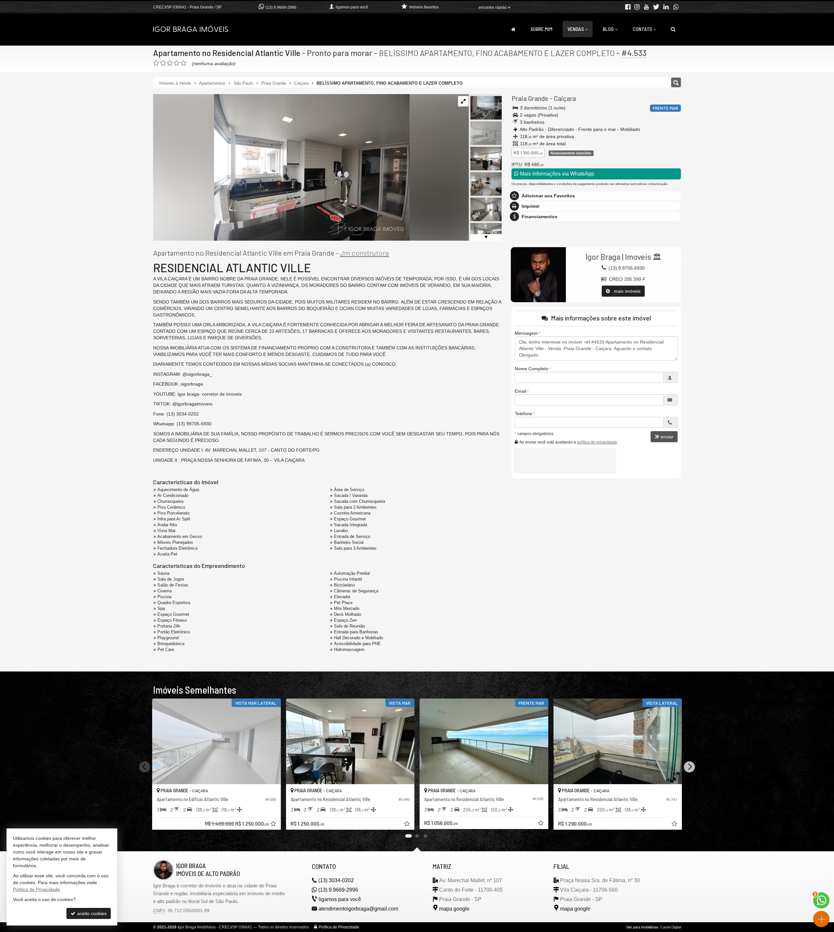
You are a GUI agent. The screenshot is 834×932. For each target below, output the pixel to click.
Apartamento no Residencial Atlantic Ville (226, 53)
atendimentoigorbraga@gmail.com (358, 908)
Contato (642, 29)
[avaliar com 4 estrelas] (177, 63)
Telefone (523, 413)
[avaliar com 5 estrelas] (183, 63)
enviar (667, 436)
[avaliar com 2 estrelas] (163, 63)
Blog (608, 29)
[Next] (689, 766)
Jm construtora (364, 252)
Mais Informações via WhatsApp (556, 174)
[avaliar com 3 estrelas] (170, 63)
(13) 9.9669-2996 (281, 7)
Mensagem (526, 333)
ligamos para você (340, 899)
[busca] (673, 29)
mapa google (454, 908)
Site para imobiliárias (642, 927)
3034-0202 (336, 880)
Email (520, 391)
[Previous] (144, 766)
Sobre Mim (541, 29)
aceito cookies (91, 913)
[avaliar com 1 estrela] (156, 63)
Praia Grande (529, 98)
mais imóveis (625, 291)
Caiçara (565, 98)
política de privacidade (597, 442)
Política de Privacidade (339, 927)
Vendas (576, 29)
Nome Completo (531, 368)
